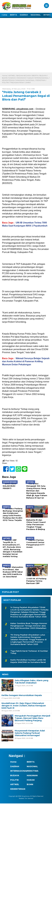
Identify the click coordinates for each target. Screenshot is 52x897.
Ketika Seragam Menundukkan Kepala (22, 695)
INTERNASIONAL (42, 78)
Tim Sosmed (29, 798)
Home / (5, 75)
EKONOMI (21, 78)
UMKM (28, 82)
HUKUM (30, 78)
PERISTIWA (40, 80)
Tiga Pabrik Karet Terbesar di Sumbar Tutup (29, 652)
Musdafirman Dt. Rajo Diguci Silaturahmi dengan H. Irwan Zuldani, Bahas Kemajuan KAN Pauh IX (24, 705)
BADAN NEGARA (24, 75)
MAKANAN (20, 80)
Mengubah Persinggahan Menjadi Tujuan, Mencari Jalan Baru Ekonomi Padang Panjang (32, 718)
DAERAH (24, 15)
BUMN (4, 78)
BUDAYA (43, 75)
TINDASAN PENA (17, 82)
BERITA (13, 15)
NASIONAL (36, 15)
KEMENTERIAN (8, 80)
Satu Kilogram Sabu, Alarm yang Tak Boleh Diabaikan (31, 681)
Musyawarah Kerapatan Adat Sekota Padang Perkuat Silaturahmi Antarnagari (30, 733)
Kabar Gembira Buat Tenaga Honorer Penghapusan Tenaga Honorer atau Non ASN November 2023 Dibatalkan (28, 625)
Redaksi (21, 798)
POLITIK (5, 82)
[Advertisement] (26, 45)
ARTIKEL (11, 75)
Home (4, 15)
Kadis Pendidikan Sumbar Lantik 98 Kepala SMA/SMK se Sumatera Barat (28, 661)
